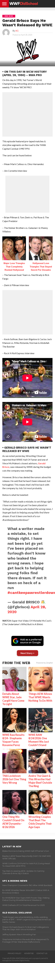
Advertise (29, 953)
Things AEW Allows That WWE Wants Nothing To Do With (40, 697)
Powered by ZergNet (44, 663)
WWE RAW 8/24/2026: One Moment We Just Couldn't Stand (38, 740)
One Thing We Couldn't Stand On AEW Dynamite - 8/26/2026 (13, 822)
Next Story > (27, 653)
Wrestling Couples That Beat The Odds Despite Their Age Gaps (40, 822)
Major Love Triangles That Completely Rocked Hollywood (14, 266)
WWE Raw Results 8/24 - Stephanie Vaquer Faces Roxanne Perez (13, 740)
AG (16, 30)
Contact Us (42, 953)
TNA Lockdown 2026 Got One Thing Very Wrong (14, 779)
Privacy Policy (14, 953)
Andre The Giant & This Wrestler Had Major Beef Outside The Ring (40, 781)
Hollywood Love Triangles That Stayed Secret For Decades (41, 266)
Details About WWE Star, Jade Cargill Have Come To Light (13, 699)
